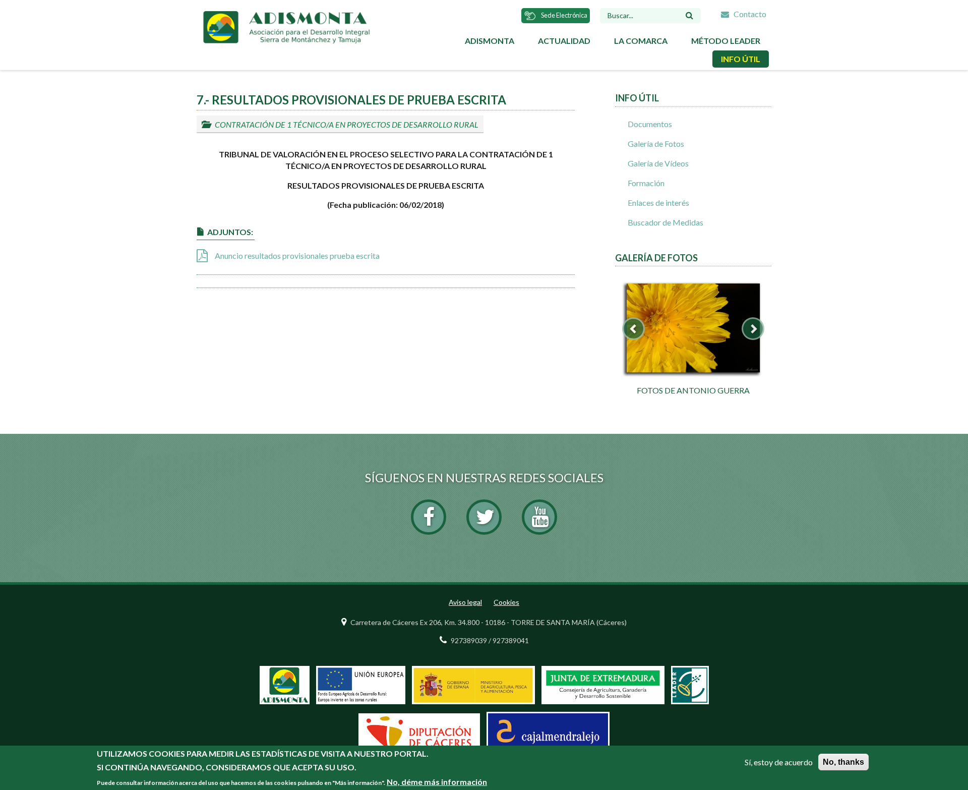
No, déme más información (437, 781)
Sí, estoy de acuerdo (779, 762)
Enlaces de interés (658, 202)
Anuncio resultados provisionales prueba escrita (297, 255)
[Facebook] (428, 517)
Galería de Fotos (656, 143)
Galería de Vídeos (658, 163)
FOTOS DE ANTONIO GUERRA (693, 390)
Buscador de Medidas (665, 222)
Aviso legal (465, 602)
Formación (646, 183)
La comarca (641, 40)
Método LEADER (725, 40)
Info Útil (740, 59)
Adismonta (489, 40)
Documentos (650, 124)
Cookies (506, 602)
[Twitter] (484, 517)
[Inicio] (286, 26)
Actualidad (564, 40)
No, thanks (843, 762)
